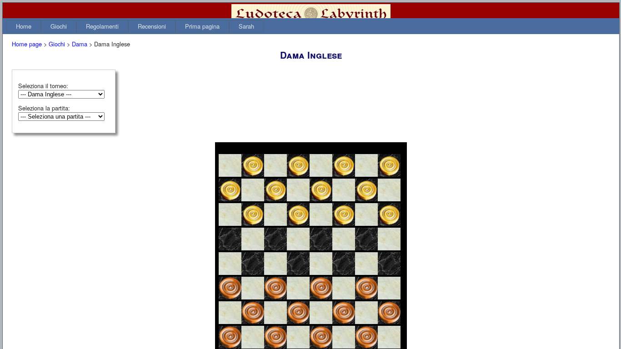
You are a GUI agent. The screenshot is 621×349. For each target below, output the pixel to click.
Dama (79, 44)
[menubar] (135, 26)
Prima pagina (202, 26)
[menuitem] (23, 26)
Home (23, 26)
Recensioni (152, 26)
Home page (27, 44)
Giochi (58, 26)
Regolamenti (102, 26)
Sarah (246, 26)
